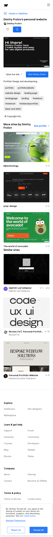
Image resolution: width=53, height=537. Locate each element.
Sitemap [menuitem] (32, 474)
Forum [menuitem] (31, 430)
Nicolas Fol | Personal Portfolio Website (26, 331)
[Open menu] (48, 4)
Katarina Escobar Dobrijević (22, 378)
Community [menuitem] (33, 437)
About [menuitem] (7, 474)
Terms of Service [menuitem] (12, 499)
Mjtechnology (11, 166)
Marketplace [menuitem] (10, 415)
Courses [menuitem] (8, 443)
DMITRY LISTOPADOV (20, 288)
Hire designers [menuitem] (35, 409)
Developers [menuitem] (33, 443)
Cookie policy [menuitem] (34, 499)
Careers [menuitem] (8, 481)
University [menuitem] (9, 437)
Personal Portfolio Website (23, 375)
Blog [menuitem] (6, 450)
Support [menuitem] (8, 430)
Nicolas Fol (14, 335)
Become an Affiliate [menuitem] (37, 481)
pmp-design (10, 206)
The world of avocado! (16, 246)
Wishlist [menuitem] (31, 450)
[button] (8, 29)
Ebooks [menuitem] (7, 456)
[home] (6, 5)
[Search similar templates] (17, 29)
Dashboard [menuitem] (9, 409)
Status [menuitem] (31, 456)
